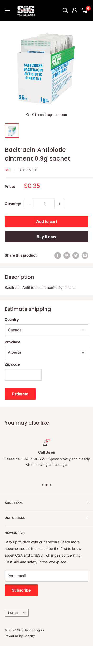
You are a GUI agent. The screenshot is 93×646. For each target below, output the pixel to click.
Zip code (12, 364)
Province (12, 342)
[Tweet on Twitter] (75, 255)
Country (12, 319)
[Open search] (65, 10)
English (12, 612)
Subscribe (21, 590)
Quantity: (13, 203)
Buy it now (46, 236)
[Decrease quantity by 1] (29, 204)
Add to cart (46, 221)
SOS (8, 170)
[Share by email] (85, 255)
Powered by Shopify (20, 636)
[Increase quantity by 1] (60, 204)
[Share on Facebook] (57, 255)
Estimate (20, 394)
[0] (84, 10)
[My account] (74, 10)
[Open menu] (7, 10)
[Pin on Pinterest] (66, 255)
